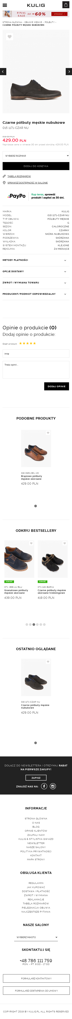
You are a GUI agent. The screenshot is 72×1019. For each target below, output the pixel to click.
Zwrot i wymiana (36, 895)
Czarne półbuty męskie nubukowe (35, 706)
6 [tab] (44, 624)
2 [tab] (30, 624)
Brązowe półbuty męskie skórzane (31, 477)
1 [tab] (35, 506)
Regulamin (36, 882)
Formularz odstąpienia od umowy (36, 990)
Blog (36, 826)
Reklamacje (36, 899)
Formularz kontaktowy (36, 978)
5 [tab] (40, 624)
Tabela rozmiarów (36, 903)
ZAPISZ (36, 777)
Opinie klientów (36, 830)
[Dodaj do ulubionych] (48, 433)
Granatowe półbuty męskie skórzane (16, 591)
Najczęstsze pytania (36, 911)
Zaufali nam (36, 834)
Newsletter (36, 843)
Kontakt (36, 855)
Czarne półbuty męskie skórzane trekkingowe (52, 591)
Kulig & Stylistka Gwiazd (36, 838)
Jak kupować (36, 887)
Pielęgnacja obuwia (36, 907)
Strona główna (36, 818)
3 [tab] (34, 624)
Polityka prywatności (36, 851)
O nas (36, 822)
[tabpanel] (36, 470)
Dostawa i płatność (36, 891)
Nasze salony (36, 847)
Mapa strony (36, 859)
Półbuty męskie (58, 218)
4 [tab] (37, 624)
